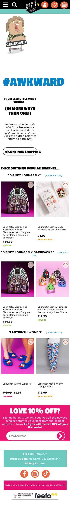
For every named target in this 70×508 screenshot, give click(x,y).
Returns (35, 463)
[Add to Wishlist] (31, 185)
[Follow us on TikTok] (46, 474)
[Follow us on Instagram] (35, 474)
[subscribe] (61, 436)
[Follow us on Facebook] (24, 474)
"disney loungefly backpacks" (35, 253)
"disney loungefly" (35, 175)
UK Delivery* (35, 454)
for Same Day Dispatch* (35, 458)
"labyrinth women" (35, 332)
